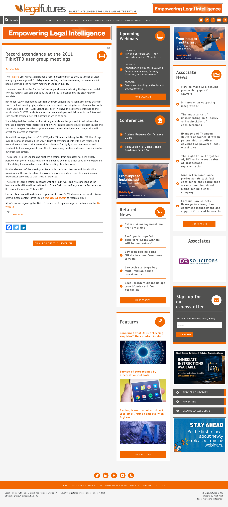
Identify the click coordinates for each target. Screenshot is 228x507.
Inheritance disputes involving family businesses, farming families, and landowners (144, 71)
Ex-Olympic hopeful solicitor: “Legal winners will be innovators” (142, 240)
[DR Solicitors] (199, 261)
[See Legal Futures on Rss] (224, 19)
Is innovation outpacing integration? (198, 104)
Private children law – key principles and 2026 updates (143, 55)
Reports (99, 20)
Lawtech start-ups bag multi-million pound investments (141, 271)
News (56, 20)
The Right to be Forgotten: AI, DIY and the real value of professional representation (201, 161)
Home (48, 20)
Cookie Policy (95, 485)
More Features (143, 454)
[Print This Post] (108, 47)
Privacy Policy (78, 485)
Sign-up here (184, 334)
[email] (199, 325)
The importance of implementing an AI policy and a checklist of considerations (199, 119)
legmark (219, 499)
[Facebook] (9, 227)
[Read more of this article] (143, 352)
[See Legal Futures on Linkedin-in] (206, 19)
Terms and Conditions (116, 485)
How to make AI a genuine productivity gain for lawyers (200, 90)
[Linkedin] (23, 227)
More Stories (143, 300)
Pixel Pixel (218, 496)
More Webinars (143, 97)
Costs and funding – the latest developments (144, 87)
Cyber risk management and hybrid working (144, 225)
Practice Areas (112, 20)
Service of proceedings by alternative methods (138, 373)
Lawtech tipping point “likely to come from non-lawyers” (143, 255)
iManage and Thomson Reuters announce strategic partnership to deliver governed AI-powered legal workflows (201, 140)
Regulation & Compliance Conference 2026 (143, 148)
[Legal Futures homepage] (42, 9)
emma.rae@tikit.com (55, 197)
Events (74, 20)
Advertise (146, 485)
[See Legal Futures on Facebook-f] (212, 19)
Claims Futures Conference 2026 (144, 136)
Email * (182, 325)
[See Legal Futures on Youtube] (218, 19)
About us (151, 20)
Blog (66, 20)
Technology (17, 214)
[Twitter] (16, 227)
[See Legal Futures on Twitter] (200, 19)
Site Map (134, 485)
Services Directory (134, 20)
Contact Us (159, 485)
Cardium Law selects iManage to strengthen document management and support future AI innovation (201, 206)
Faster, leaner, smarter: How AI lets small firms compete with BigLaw (142, 413)
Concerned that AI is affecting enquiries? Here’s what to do (141, 334)
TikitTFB (14, 76)
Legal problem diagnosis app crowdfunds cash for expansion (145, 286)
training (86, 20)
